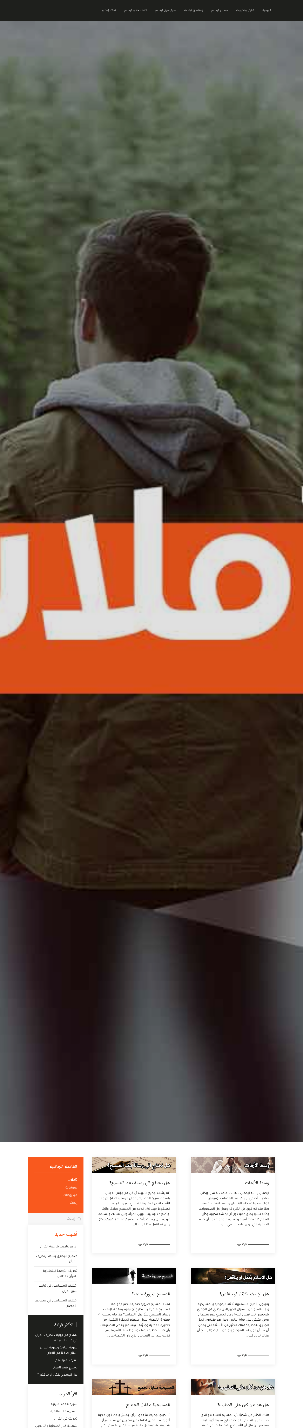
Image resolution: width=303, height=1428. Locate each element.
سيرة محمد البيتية (64, 1404)
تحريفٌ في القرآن (65, 1419)
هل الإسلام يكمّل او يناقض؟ (57, 1375)
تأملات (72, 1180)
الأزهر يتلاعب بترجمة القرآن (58, 1247)
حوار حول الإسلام (165, 10)
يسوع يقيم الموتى (64, 1368)
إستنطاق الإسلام (193, 10)
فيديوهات (70, 1195)
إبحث (73, 1203)
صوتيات (71, 1188)
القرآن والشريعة (245, 10)
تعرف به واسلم (66, 1360)
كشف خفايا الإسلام (135, 10)
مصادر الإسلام (219, 10)
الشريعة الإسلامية (63, 1411)
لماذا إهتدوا (109, 10)
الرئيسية (266, 10)
